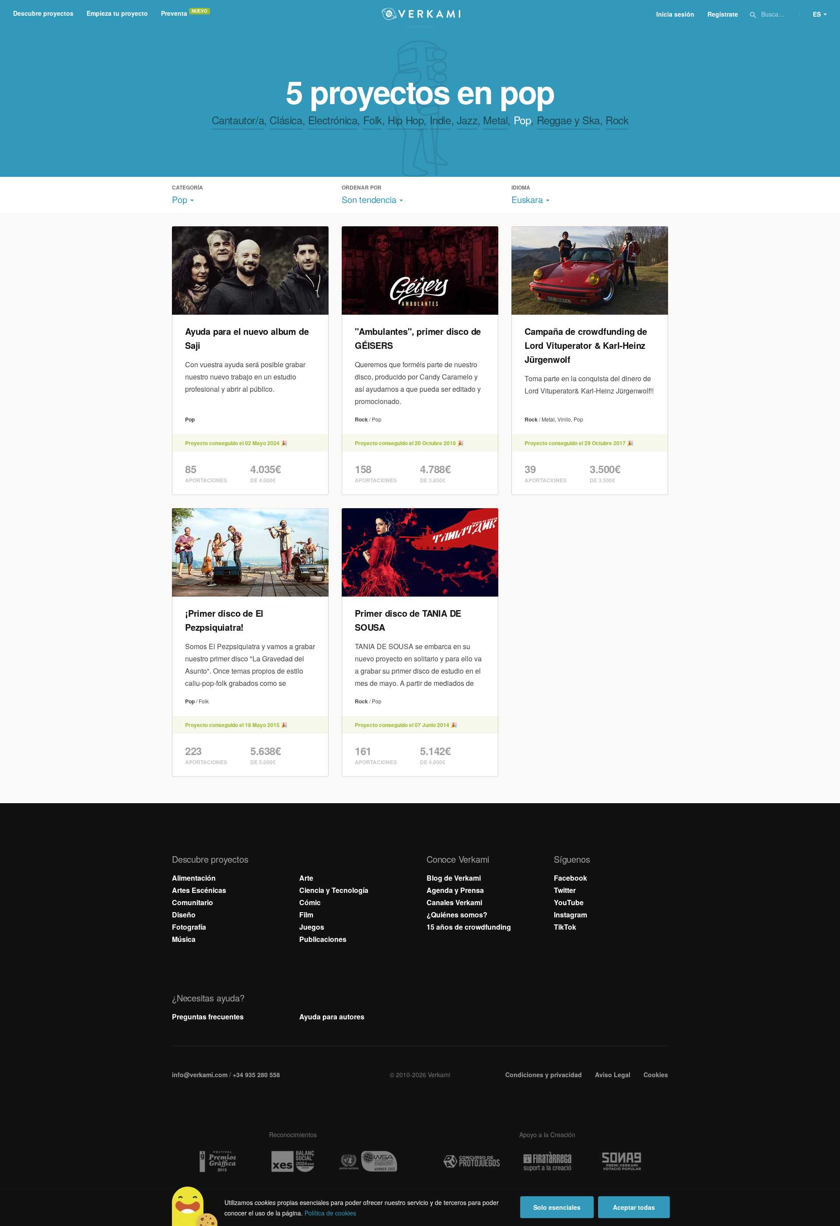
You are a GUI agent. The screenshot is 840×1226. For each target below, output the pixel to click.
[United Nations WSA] (368, 1161)
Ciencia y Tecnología (333, 890)
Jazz (467, 119)
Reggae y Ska (568, 119)
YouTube (569, 902)
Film (306, 915)
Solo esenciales (557, 1207)
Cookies (656, 1074)
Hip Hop (406, 119)
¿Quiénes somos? (457, 915)
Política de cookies (330, 1212)
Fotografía (189, 927)
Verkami (421, 14)
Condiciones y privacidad (543, 1074)
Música (184, 939)
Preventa (174, 13)
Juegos (311, 927)
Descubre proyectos (43, 13)
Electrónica (332, 119)
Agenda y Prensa (455, 890)
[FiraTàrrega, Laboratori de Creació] (547, 1161)
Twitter (565, 890)
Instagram (570, 915)
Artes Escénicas (199, 890)
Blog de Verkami (454, 878)
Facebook (570, 878)
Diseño (184, 915)
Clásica (286, 119)
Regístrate (722, 14)
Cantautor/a (238, 119)
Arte (306, 878)
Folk (372, 119)
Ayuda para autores (331, 1017)
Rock (617, 119)
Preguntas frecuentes (208, 1017)
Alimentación (194, 878)
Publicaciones (322, 939)
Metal (495, 119)
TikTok (565, 927)
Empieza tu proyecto (117, 13)
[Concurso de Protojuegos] (472, 1161)
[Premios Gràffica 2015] (217, 1161)
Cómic (310, 902)
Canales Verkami (454, 902)
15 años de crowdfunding (469, 927)
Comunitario (192, 902)
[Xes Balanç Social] (293, 1161)
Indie (440, 119)
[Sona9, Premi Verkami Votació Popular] (623, 1161)
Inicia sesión (675, 14)
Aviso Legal (612, 1074)
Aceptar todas (634, 1207)
